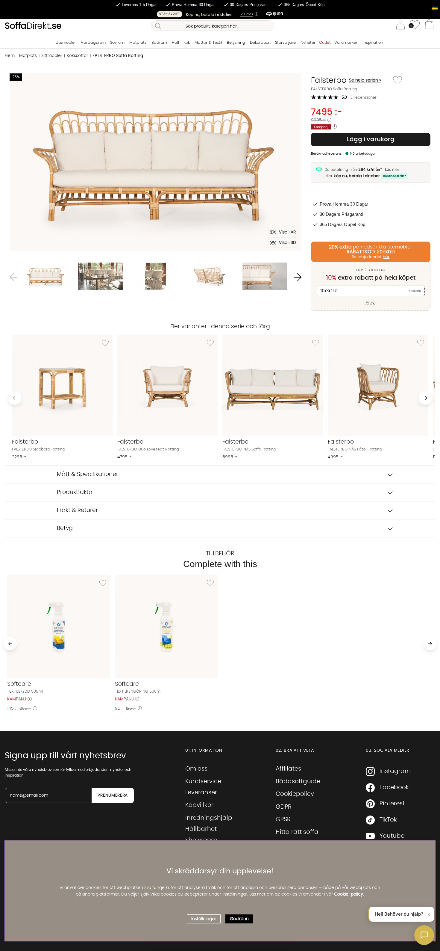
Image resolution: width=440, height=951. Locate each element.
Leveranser (201, 792)
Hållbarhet (201, 829)
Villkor (371, 302)
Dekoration (260, 43)
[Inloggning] (400, 26)
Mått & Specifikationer (87, 474)
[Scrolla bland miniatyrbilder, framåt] (297, 277)
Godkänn (239, 919)
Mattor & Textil (208, 43)
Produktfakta (74, 492)
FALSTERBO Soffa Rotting (117, 56)
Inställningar (203, 919)
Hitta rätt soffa (297, 832)
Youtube (392, 836)
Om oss (196, 769)
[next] (425, 398)
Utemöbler (66, 43)
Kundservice (203, 781)
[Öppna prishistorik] (329, 120)
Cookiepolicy (295, 794)
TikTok (388, 820)
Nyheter (308, 43)
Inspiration (373, 43)
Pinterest (392, 804)
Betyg (65, 528)
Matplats (138, 43)
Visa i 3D (287, 243)
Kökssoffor (77, 56)
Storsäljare (285, 43)
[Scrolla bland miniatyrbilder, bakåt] (13, 277)
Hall (175, 43)
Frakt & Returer (77, 510)
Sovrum (117, 43)
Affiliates (288, 769)
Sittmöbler (51, 56)
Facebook (394, 787)
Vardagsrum (93, 43)
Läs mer (392, 169)
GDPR (284, 807)
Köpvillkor (199, 805)
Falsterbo (346, 80)
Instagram (395, 771)
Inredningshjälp (208, 818)
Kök (186, 43)
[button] (220, 14)
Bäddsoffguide (298, 781)
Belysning (236, 43)
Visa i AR (287, 232)
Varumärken (346, 43)
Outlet (325, 43)
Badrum (159, 43)
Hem (10, 56)
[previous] (15, 398)
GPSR (283, 819)
